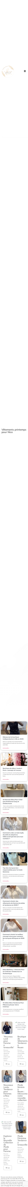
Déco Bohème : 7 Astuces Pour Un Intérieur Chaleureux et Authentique (13, 971)
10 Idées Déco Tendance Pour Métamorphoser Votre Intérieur (13, 1005)
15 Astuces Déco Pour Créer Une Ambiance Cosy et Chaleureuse (13, 801)
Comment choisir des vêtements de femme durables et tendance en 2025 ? (14, 903)
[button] (24, 71)
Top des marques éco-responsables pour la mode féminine (12, 870)
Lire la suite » (6, 748)
